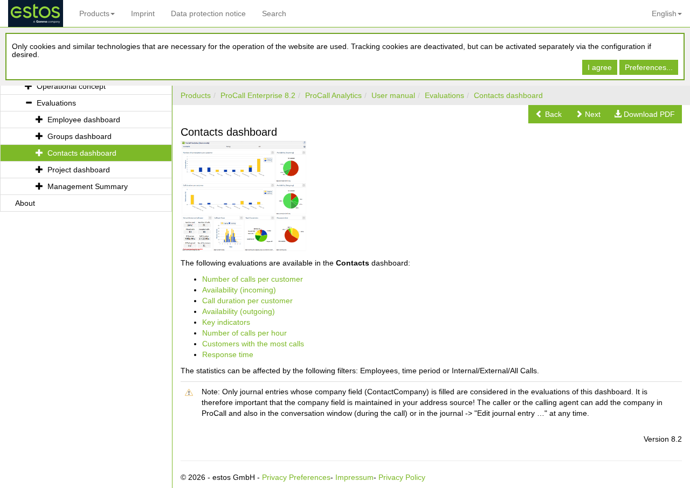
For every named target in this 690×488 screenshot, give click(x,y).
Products (94, 13)
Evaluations (444, 95)
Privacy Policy (401, 477)
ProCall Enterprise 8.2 (257, 95)
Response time (227, 354)
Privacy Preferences (296, 477)
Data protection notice (208, 13)
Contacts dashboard (508, 95)
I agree (600, 67)
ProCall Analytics (333, 95)
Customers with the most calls (253, 343)
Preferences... (649, 67)
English (664, 13)
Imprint (143, 13)
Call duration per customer (247, 300)
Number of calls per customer (252, 279)
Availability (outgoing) (238, 311)
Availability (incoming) (239, 289)
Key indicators (226, 322)
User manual (393, 95)
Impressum (354, 477)
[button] (548, 114)
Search (274, 13)
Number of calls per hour (244, 333)
